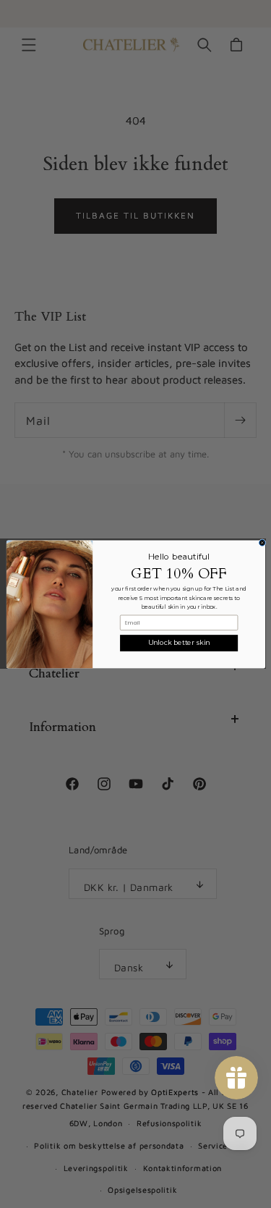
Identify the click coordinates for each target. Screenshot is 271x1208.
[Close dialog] (261, 542)
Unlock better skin (178, 642)
